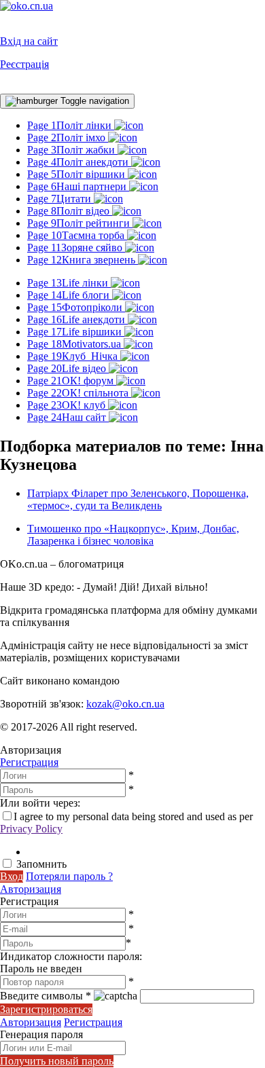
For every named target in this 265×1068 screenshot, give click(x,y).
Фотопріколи (76, 307)
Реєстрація (24, 64)
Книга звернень (82, 259)
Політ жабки (72, 149)
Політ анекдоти (79, 162)
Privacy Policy (31, 828)
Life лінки (69, 283)
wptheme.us (148, 680)
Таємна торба (77, 235)
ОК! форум (71, 380)
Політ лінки (70, 125)
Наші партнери (78, 186)
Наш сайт (68, 417)
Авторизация (30, 889)
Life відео (68, 368)
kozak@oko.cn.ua (125, 704)
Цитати (60, 198)
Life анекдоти (77, 319)
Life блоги (69, 295)
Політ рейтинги (79, 223)
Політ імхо (67, 137)
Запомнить (41, 864)
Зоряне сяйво (76, 247)
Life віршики (75, 331)
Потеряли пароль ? (69, 876)
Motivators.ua (75, 344)
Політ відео (69, 211)
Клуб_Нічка (73, 356)
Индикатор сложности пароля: (71, 956)
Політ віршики (77, 174)
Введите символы (45, 995)
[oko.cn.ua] (26, 6)
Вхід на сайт (29, 41)
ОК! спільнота (79, 393)
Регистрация (29, 762)
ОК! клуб (67, 405)
